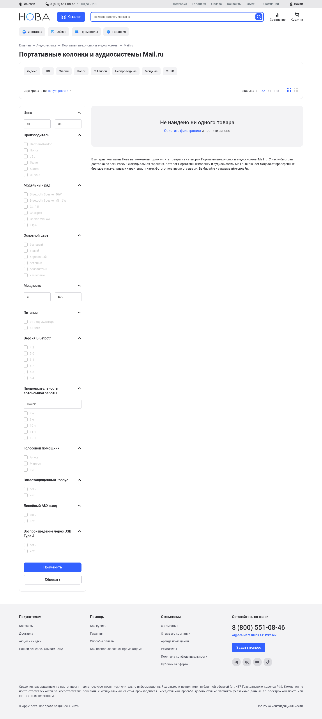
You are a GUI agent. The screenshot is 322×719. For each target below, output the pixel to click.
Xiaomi (64, 71)
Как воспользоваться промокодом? (116, 649)
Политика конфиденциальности (184, 656)
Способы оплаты (102, 641)
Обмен (251, 4)
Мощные (151, 71)
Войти (298, 4)
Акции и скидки (30, 641)
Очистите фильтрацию (182, 131)
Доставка (180, 4)
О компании (270, 4)
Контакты (234, 4)
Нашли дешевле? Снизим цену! (41, 649)
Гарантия (199, 4)
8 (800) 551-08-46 (62, 4)
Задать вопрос (248, 647)
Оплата (216, 4)
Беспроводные (125, 71)
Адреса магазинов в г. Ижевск (254, 635)
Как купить (98, 626)
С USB (170, 71)
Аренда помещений (175, 641)
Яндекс (32, 71)
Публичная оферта (174, 664)
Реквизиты (169, 649)
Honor (81, 71)
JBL (48, 71)
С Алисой (100, 71)
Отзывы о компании (175, 633)
